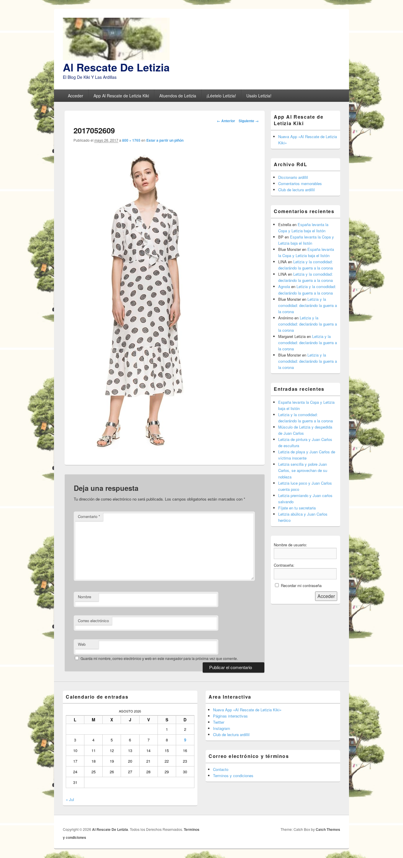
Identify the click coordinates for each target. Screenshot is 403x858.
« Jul (70, 799)
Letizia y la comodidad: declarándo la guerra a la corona (307, 305)
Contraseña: (284, 565)
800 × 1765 (131, 140)
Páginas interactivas (230, 716)
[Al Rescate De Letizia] (116, 58)
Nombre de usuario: (290, 545)
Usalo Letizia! (258, 96)
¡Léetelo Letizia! (221, 96)
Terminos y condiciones (233, 775)
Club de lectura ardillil (296, 189)
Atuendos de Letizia (177, 96)
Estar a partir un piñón (165, 140)
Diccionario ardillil (293, 177)
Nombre (84, 596)
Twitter (218, 722)
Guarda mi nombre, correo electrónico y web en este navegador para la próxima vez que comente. (159, 658)
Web (82, 644)
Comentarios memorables (300, 183)
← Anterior (226, 120)
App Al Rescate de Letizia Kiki (121, 96)
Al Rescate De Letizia (116, 67)
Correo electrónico (93, 620)
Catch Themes (328, 829)
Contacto (220, 769)
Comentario (89, 516)
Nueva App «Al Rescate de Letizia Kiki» (247, 709)
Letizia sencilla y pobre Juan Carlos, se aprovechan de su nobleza (302, 470)
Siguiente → (249, 120)
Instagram (221, 728)
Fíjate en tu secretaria (297, 508)
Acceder (75, 96)
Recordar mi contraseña (301, 585)
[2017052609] (141, 452)
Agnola (284, 286)
